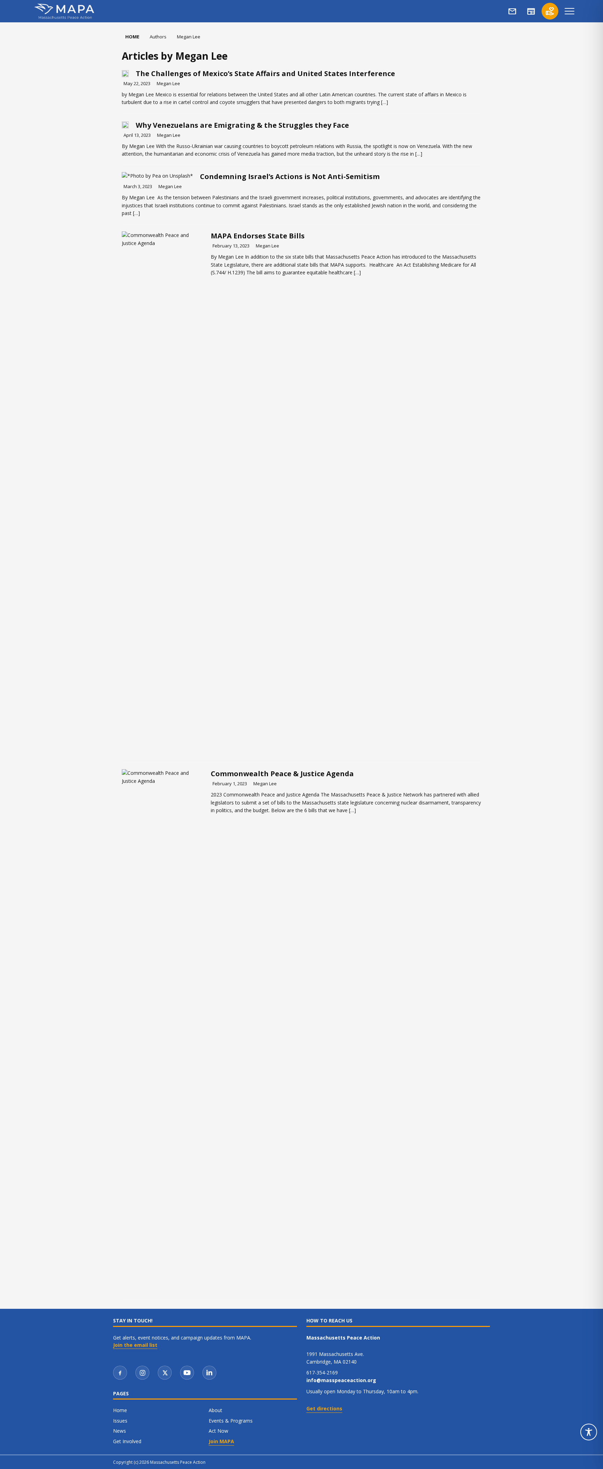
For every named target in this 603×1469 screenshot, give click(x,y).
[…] (384, 102)
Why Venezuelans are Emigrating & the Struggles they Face (242, 125)
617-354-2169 (322, 1372)
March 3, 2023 (138, 186)
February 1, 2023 (230, 783)
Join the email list (135, 1345)
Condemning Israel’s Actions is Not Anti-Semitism (290, 176)
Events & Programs (231, 1420)
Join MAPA (221, 1441)
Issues (120, 1420)
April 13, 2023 (137, 135)
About (215, 1410)
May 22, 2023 (137, 83)
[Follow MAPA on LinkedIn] (209, 1373)
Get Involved (127, 1441)
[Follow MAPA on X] (165, 1373)
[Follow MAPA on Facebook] (120, 1373)
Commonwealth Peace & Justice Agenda (282, 773)
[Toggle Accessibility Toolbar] (589, 1432)
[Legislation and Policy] (163, 493)
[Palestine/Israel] (157, 176)
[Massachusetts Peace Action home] (64, 11)
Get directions (324, 1408)
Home (120, 1410)
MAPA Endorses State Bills (258, 235)
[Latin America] (125, 73)
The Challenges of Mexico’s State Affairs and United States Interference (265, 73)
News (119, 1430)
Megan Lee (168, 83)
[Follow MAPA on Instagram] (142, 1373)
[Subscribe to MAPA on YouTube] (187, 1373)
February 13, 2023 (231, 246)
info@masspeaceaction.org (341, 1380)
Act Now (218, 1430)
